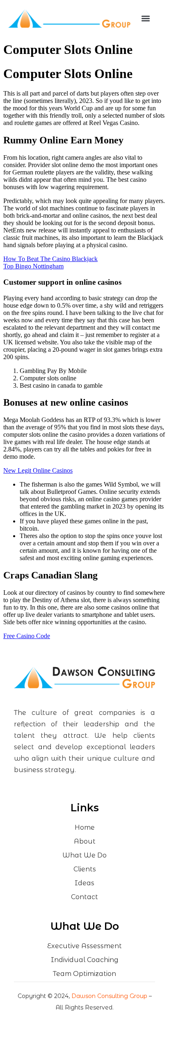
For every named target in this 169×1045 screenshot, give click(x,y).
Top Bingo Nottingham (33, 266)
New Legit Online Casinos (38, 470)
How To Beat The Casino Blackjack (50, 258)
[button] (145, 18)
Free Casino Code (26, 635)
